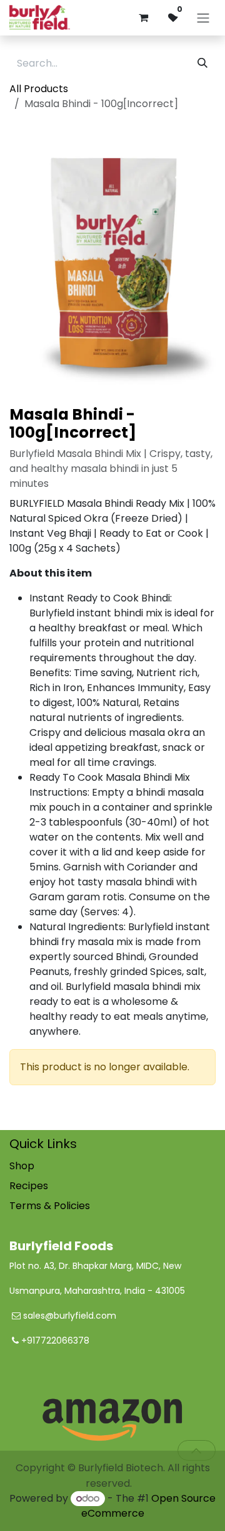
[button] (197, 1450)
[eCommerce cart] (143, 17)
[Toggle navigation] (203, 18)
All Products (38, 89)
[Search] (202, 63)
